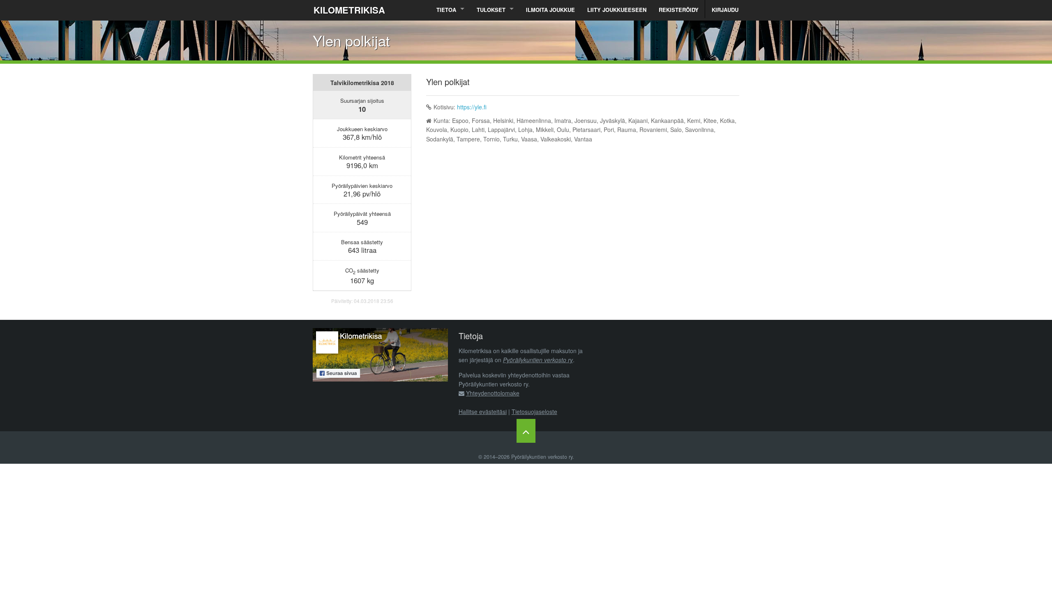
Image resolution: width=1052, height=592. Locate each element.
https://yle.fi (472, 107)
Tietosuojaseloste (534, 411)
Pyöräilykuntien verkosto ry (538, 360)
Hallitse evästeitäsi (483, 411)
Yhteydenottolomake (492, 393)
